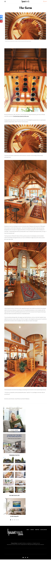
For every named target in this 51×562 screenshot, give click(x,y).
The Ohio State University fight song (21, 116)
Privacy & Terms (14, 543)
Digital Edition (43, 529)
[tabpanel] (14, 508)
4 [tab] (16, 519)
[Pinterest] (1, 21)
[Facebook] (1, 16)
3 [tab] (14, 519)
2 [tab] (12, 519)
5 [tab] (18, 519)
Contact (32, 529)
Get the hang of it (14, 516)
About (28, 529)
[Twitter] (1, 19)
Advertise (37, 529)
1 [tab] (10, 519)
